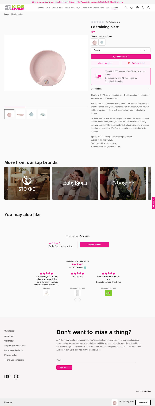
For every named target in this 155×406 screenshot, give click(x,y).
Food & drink (87, 8)
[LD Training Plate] (14, 8)
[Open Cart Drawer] (148, 7)
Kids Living (146, 391)
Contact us (9, 341)
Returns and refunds (13, 350)
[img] (77, 264)
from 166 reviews (76, 267)
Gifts (108, 8)
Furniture (40, 8)
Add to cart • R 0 (122, 57)
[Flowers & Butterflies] (94, 42)
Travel (48, 8)
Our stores (9, 331)
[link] (115, 402)
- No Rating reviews (112, 22)
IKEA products (74, 2)
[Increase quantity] (147, 50)
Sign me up (64, 367)
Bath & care (69, 8)
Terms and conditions (14, 360)
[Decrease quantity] (141, 50)
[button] (46, 63)
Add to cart (143, 402)
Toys (78, 8)
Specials (115, 8)
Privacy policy (10, 355)
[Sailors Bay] (101, 42)
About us (8, 336)
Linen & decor (57, 8)
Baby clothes (99, 8)
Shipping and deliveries (15, 346)
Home (6, 14)
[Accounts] (142, 7)
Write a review (94, 245)
